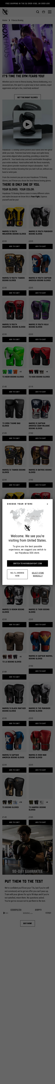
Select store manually (38, 574)
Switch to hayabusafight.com (27, 563)
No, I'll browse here (17, 574)
